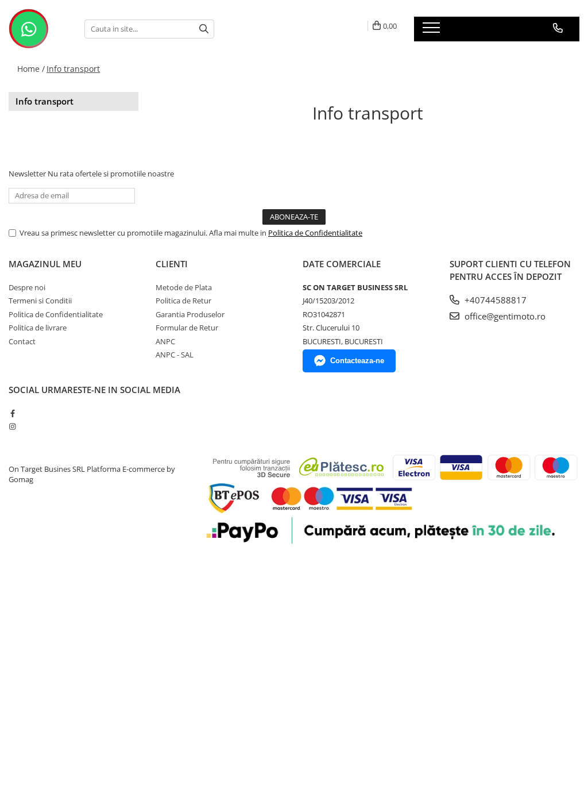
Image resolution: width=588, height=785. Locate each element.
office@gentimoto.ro (504, 316)
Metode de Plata (184, 287)
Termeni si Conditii (40, 300)
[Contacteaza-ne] (558, 28)
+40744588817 (494, 300)
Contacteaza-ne (357, 360)
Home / (31, 68)
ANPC (165, 341)
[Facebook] (12, 413)
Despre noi (27, 287)
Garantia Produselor (190, 314)
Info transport (73, 68)
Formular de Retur (187, 327)
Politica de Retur (183, 300)
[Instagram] (12, 426)
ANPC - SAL (175, 354)
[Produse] (433, 31)
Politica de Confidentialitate (315, 233)
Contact (22, 341)
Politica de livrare (38, 327)
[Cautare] (204, 29)
